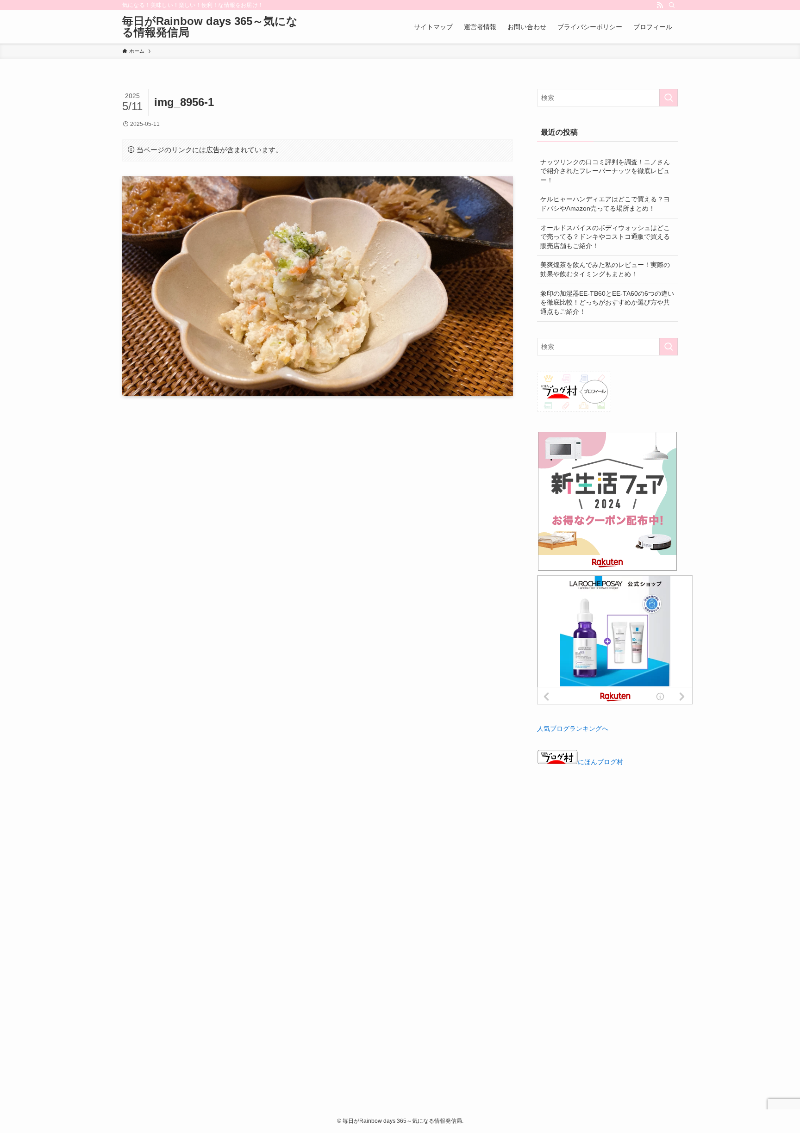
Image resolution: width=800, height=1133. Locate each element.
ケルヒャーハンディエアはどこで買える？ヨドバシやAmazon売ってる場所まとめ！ (605, 203)
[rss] (660, 5)
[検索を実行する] (668, 97)
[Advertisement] (607, 841)
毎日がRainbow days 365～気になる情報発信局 (210, 27)
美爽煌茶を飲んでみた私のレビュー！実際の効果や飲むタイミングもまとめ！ (605, 269)
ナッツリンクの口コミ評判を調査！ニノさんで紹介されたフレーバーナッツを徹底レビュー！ (605, 171)
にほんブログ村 (600, 762)
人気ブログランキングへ (572, 728)
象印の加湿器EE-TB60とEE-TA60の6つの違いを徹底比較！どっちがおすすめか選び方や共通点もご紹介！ (607, 302)
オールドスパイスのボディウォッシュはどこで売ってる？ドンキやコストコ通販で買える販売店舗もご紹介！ (605, 236)
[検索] (672, 5)
